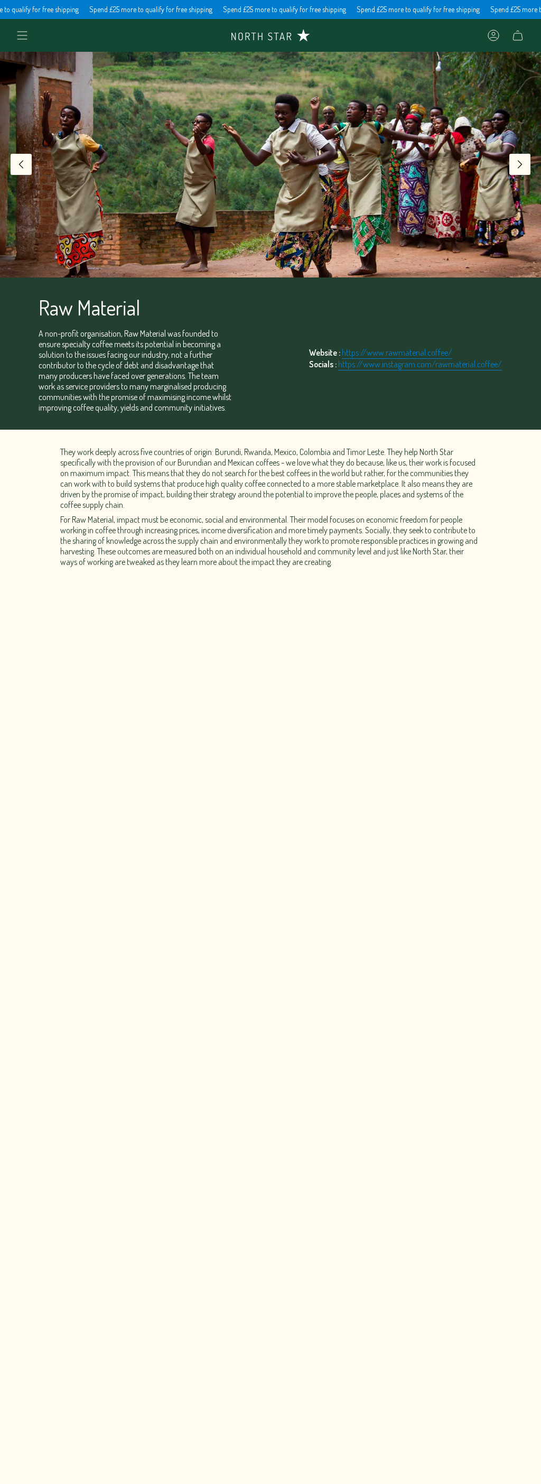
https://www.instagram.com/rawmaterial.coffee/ (420, 364)
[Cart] (518, 35)
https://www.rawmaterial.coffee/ (397, 352)
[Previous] (21, 164)
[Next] (519, 164)
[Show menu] (22, 35)
